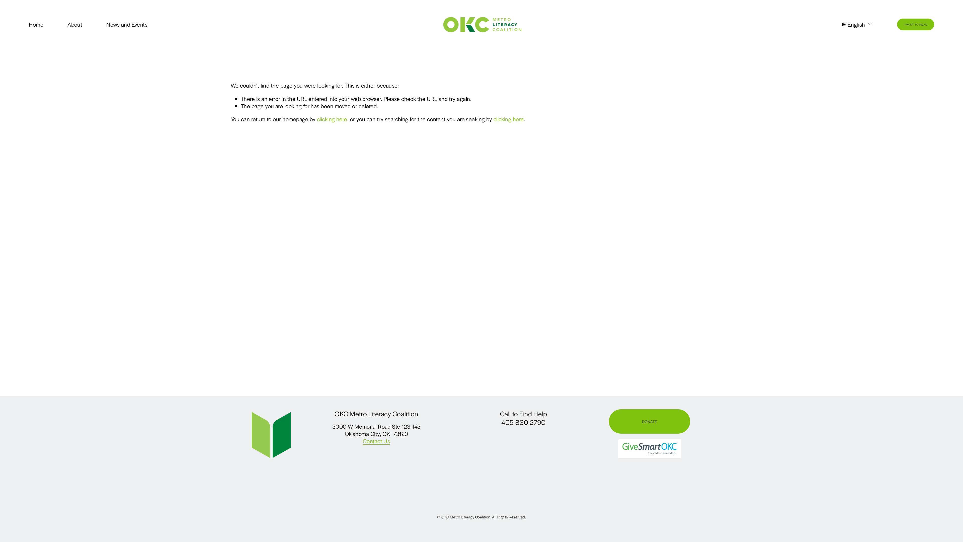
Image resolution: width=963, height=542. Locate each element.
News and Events (126, 24)
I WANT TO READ (916, 24)
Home (36, 24)
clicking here (332, 119)
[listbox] (857, 24)
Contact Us (376, 441)
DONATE (649, 421)
